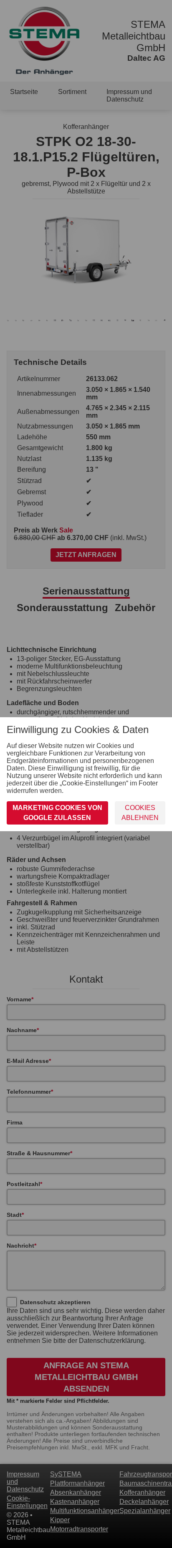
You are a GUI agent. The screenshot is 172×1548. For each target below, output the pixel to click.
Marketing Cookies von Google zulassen (57, 812)
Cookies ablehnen (140, 812)
